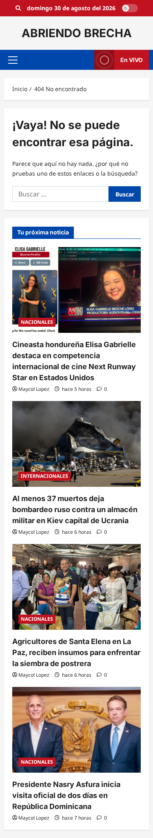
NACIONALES (37, 322)
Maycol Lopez (33, 389)
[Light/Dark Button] (130, 8)
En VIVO (131, 59)
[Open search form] (18, 8)
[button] (13, 60)
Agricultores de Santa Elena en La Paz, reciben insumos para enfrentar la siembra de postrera (76, 652)
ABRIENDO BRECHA (77, 33)
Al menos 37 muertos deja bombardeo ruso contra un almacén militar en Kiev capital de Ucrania (74, 509)
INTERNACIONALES (44, 475)
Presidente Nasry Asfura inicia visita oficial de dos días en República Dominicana (66, 795)
